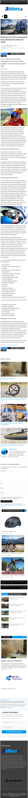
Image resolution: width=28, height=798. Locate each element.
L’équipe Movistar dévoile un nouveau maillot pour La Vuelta (13, 582)
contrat (8, 47)
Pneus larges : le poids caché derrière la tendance (12, 445)
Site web (2, 492)
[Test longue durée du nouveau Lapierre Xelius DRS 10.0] (5, 619)
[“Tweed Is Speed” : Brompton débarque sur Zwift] (13, 565)
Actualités (3, 657)
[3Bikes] (11, 750)
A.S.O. (3, 47)
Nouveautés (13, 657)
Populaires (5, 594)
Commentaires (19, 594)
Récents (11, 594)
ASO (5, 47)
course (10, 47)
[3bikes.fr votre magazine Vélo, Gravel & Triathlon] (2, 16)
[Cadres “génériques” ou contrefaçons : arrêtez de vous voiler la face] (5, 605)
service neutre (22, 47)
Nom (2, 483)
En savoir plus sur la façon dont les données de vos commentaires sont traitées (13, 505)
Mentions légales (6, 794)
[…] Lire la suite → (9, 669)
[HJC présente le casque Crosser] (13, 521)
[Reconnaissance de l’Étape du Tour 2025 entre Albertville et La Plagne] (5, 612)
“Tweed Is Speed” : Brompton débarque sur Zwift (13, 575)
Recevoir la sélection (14, 731)
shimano (2, 49)
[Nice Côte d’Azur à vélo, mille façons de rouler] (13, 543)
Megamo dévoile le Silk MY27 (7, 378)
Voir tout (24, 637)
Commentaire (4, 470)
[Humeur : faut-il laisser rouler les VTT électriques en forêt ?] (5, 599)
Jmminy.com (24, 793)
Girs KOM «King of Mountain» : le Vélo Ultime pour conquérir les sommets (14, 587)
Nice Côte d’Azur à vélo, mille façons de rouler (12, 553)
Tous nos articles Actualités (10, 345)
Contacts (16, 796)
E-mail (2, 488)
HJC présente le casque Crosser (9, 531)
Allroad (8, 657)
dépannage (14, 47)
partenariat (18, 47)
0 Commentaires (13, 45)
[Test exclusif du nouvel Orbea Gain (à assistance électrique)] (5, 625)
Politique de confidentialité (16, 794)
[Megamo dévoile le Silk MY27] (14, 649)
